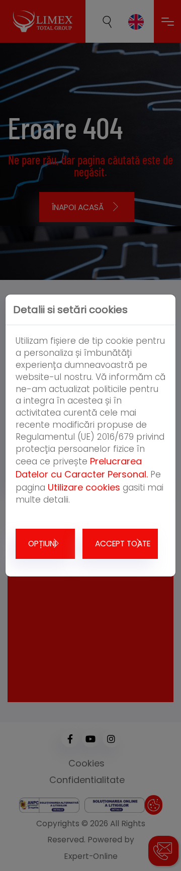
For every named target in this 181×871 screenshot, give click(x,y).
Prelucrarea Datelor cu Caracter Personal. (82, 467)
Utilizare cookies (84, 487)
